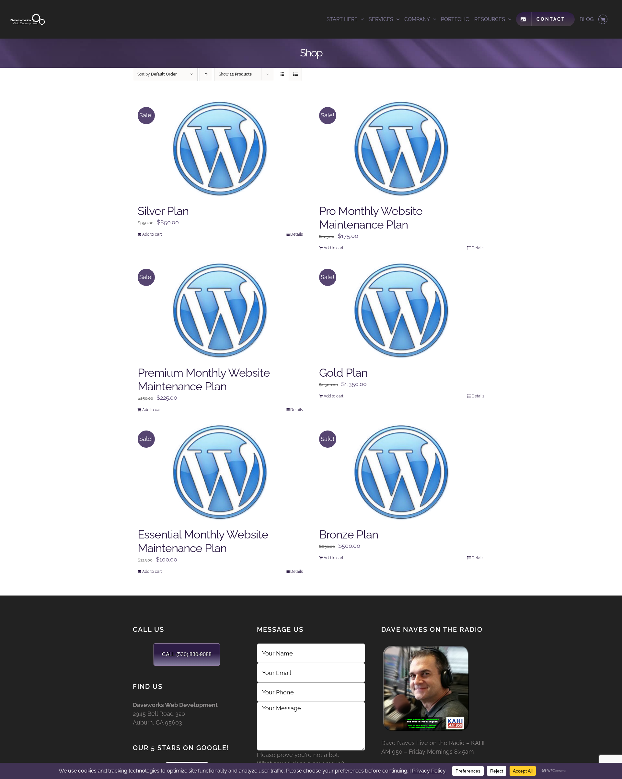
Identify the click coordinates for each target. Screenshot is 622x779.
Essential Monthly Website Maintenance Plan (203, 541)
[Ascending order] (206, 74)
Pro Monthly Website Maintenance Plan (370, 217)
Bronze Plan (348, 534)
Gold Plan (343, 372)
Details (296, 234)
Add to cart (152, 234)
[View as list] (295, 74)
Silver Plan (163, 211)
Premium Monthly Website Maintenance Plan (204, 379)
